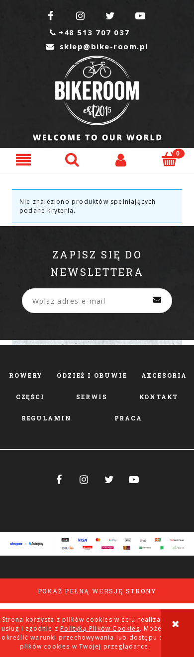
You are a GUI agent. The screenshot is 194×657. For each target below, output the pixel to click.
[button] (24, 159)
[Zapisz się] (157, 300)
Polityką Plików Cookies (100, 628)
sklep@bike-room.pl (97, 46)
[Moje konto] (121, 159)
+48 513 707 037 (90, 32)
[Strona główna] (97, 98)
